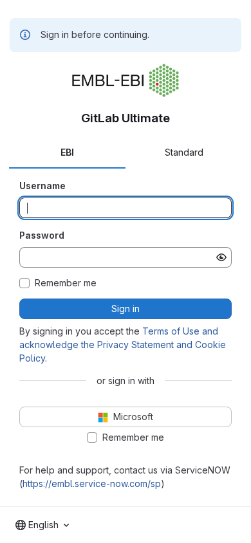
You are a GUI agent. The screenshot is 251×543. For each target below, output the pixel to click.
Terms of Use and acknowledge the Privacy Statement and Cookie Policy (122, 345)
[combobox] (42, 525)
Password (41, 235)
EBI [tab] (67, 152)
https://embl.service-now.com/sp (92, 483)
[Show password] (221, 257)
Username (42, 185)
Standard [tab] (184, 152)
